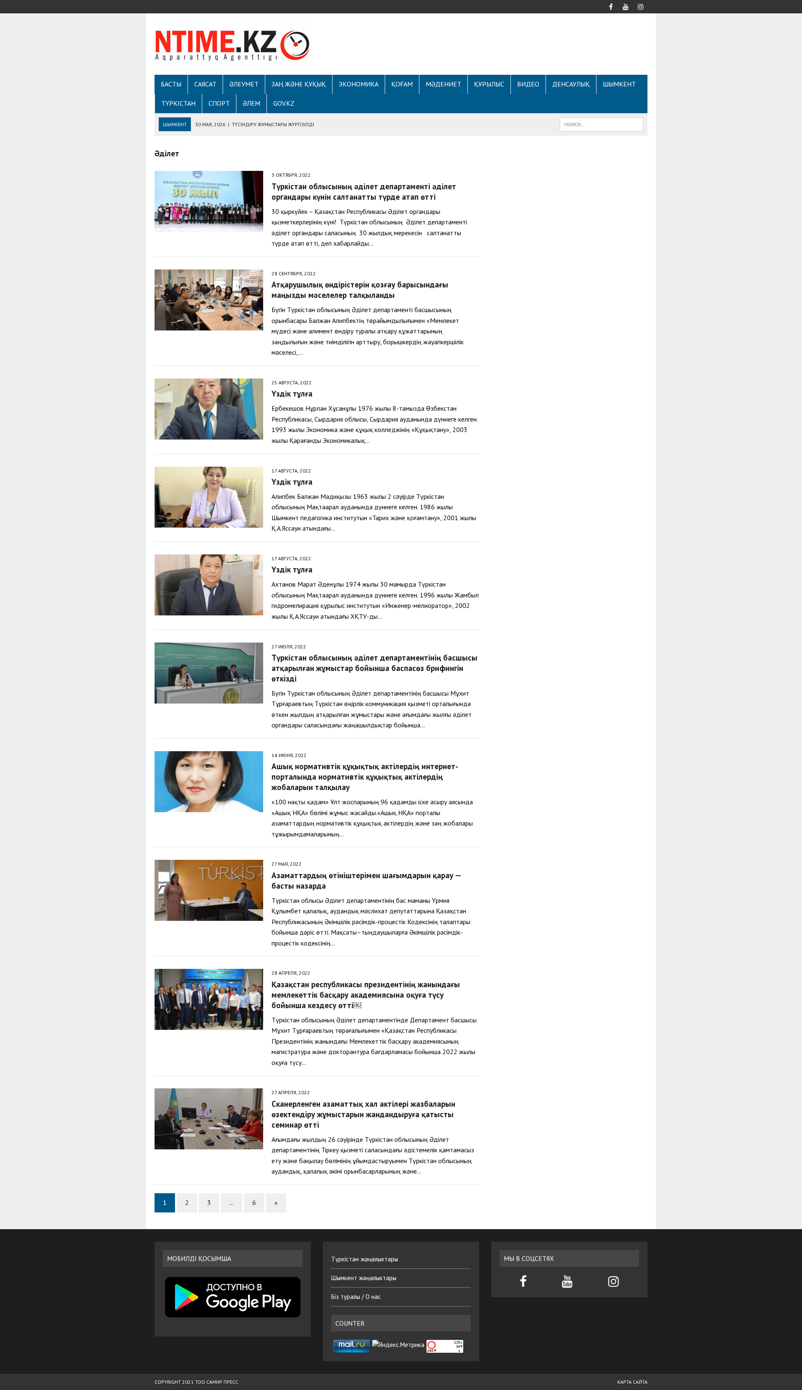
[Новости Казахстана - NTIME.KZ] (233, 44)
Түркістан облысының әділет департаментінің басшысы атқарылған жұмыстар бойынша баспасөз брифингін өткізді (374, 668)
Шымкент (619, 84)
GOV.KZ (283, 103)
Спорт (219, 103)
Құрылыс (489, 84)
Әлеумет (244, 84)
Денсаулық (571, 84)
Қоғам (402, 84)
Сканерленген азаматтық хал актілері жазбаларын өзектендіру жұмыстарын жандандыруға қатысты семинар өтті (363, 1114)
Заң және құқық (299, 84)
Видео (528, 84)
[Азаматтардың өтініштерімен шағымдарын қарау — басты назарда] (209, 915)
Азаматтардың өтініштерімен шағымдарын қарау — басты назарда (366, 880)
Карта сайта (632, 1382)
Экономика (358, 84)
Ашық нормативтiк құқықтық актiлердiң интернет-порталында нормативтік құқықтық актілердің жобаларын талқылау (365, 776)
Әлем (251, 103)
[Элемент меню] (610, 6)
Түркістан (178, 103)
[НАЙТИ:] (601, 123)
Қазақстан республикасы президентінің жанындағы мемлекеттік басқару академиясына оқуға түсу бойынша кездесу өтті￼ (366, 994)
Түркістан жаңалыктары (364, 1259)
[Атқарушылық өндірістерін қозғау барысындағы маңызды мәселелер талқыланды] (209, 324)
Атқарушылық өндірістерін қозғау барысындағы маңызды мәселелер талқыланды (362, 289)
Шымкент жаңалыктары (363, 1278)
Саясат (205, 84)
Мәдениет (443, 84)
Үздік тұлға (292, 393)
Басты (171, 84)
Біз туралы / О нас (356, 1297)
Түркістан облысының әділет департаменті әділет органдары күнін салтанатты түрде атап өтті (364, 191)
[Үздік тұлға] (209, 433)
